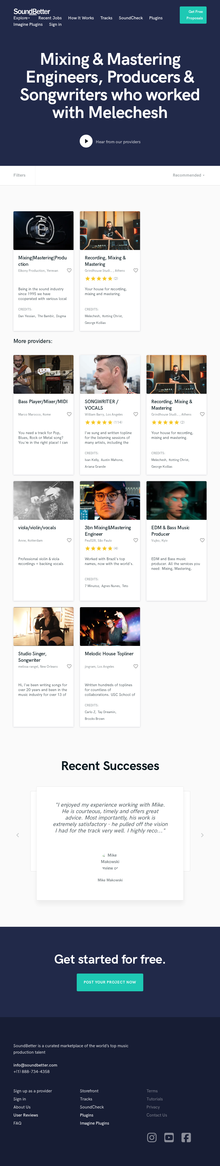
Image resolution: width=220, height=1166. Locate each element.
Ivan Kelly (91, 460)
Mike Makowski (109, 880)
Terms (152, 1091)
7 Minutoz (92, 586)
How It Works (81, 18)
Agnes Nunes (110, 586)
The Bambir (46, 316)
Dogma (61, 316)
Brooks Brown (95, 719)
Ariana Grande (95, 467)
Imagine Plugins (28, 24)
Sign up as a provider (32, 1091)
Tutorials (154, 1099)
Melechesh (92, 316)
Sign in (55, 24)
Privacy (153, 1107)
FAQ (17, 1123)
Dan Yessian (26, 316)
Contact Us (156, 1115)
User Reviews (25, 1115)
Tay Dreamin (106, 712)
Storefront (89, 1091)
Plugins (156, 18)
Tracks (106, 18)
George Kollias (95, 323)
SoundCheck (131, 18)
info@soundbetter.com (35, 1065)
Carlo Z (90, 712)
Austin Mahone (111, 460)
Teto (125, 586)
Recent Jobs (50, 18)
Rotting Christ (112, 316)
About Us (22, 1107)
